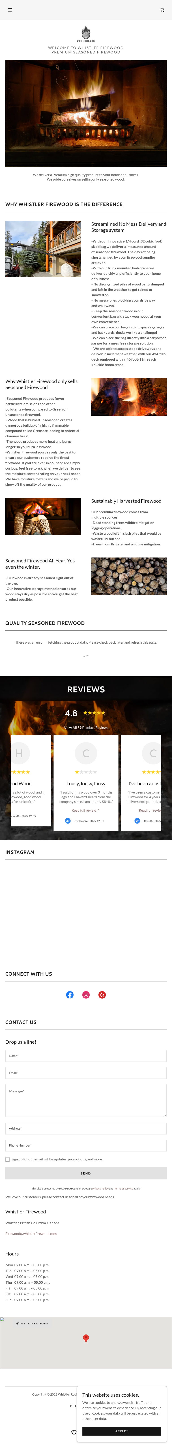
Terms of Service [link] (123, 1188)
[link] (162, 9)
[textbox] (86, 1056)
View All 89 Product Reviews (86, 727)
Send (86, 1173)
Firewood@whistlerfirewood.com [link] (31, 1233)
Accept (121, 1431)
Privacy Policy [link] (100, 1188)
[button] (9, 9)
